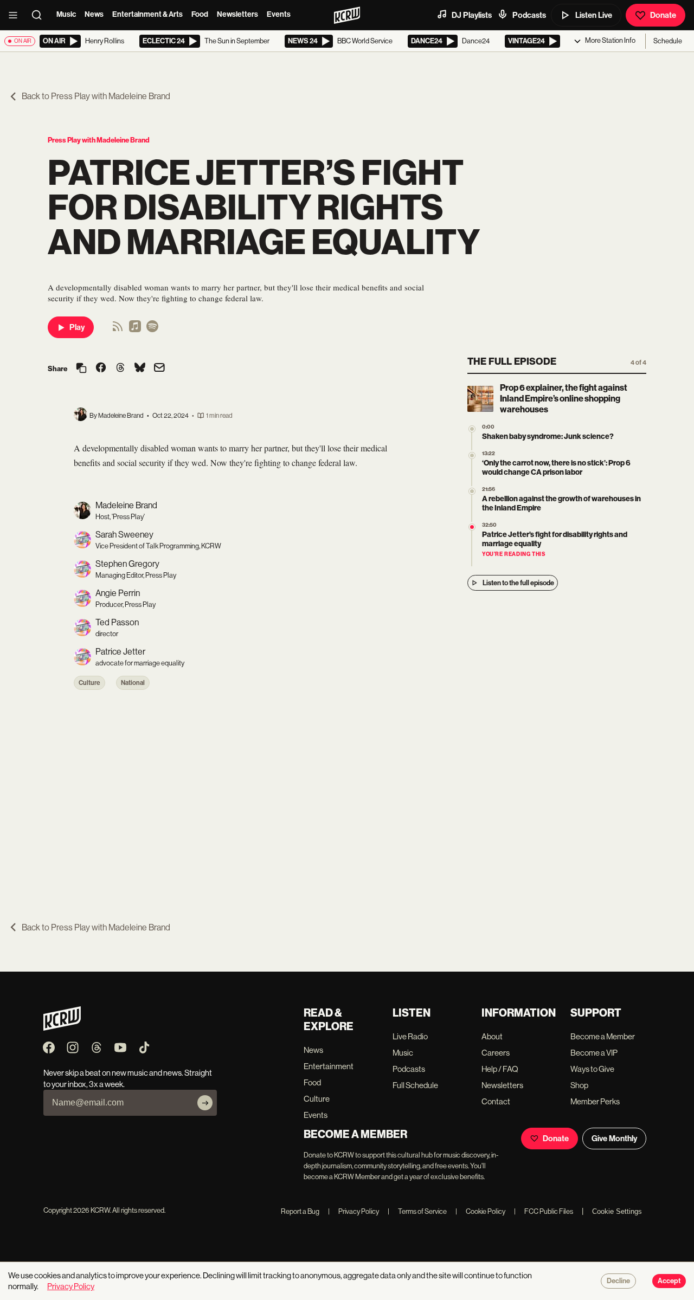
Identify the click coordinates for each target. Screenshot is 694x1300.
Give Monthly (614, 1138)
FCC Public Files (543, 1211)
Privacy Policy (353, 1211)
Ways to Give (592, 1068)
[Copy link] (81, 369)
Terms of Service (417, 1211)
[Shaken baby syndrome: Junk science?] (472, 429)
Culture (89, 683)
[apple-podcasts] (135, 330)
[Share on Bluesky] (139, 368)
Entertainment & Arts (147, 14)
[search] (40, 15)
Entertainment (329, 1066)
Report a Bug (300, 1211)
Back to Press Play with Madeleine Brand (96, 96)
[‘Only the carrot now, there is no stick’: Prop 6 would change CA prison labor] (472, 455)
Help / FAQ (499, 1068)
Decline (618, 1281)
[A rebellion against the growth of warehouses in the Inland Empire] (472, 491)
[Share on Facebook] (100, 368)
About (492, 1036)
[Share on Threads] (120, 368)
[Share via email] (159, 368)
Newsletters (237, 14)
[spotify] (152, 330)
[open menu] (16, 15)
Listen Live (593, 15)
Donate (663, 15)
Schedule (667, 41)
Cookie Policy (480, 1211)
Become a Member (602, 1036)
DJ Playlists (472, 15)
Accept (669, 1281)
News (94, 14)
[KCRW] (62, 1027)
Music (66, 14)
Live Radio (410, 1036)
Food (199, 14)
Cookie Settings (617, 1211)
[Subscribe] (205, 1102)
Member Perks (595, 1101)
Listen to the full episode (518, 583)
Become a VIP (594, 1052)
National (133, 683)
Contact (495, 1101)
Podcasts (529, 15)
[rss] (117, 330)
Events (279, 14)
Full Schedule (415, 1085)
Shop (579, 1085)
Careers (495, 1052)
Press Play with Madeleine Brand (99, 140)
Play (77, 327)
